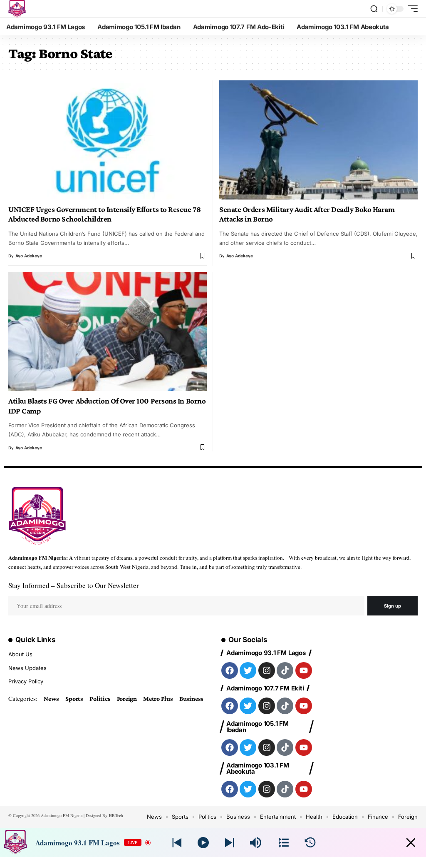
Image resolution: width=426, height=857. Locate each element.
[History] (310, 843)
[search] (374, 9)
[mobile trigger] (411, 8)
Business (191, 698)
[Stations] (284, 843)
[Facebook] (229, 670)
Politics (99, 698)
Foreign (127, 698)
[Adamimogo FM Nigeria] (17, 8)
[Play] (203, 843)
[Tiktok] (285, 670)
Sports (74, 698)
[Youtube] (303, 670)
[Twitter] (248, 670)
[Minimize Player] (411, 843)
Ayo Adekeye (28, 255)
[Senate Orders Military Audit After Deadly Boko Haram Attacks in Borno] (318, 139)
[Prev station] (229, 843)
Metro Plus (158, 698)
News (51, 698)
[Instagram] (266, 670)
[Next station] (177, 843)
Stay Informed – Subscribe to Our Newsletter (73, 585)
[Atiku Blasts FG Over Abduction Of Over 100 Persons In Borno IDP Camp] (107, 331)
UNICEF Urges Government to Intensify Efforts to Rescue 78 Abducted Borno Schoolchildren (104, 214)
